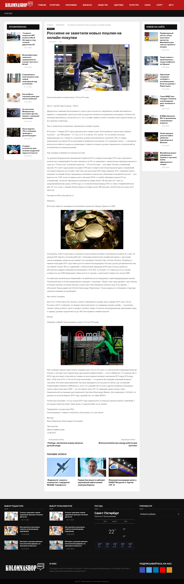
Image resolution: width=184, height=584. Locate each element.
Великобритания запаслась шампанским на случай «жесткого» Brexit (30, 59)
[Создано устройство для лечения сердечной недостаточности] (13, 149)
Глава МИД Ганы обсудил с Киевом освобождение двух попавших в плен (168, 101)
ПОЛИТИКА (55, 5)
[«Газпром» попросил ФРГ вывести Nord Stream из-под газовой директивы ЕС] (13, 36)
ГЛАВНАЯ (42, 5)
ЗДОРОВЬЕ (118, 5)
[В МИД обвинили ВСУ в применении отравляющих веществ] (151, 119)
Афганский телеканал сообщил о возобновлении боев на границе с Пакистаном (168, 80)
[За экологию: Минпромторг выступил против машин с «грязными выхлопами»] (13, 112)
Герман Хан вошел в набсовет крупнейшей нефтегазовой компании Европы (91, 482)
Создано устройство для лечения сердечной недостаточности (30, 149)
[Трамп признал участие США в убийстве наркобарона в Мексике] (151, 136)
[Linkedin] (173, 13)
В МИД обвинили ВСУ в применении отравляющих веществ (168, 119)
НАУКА (147, 5)
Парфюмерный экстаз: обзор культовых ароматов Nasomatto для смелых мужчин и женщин (167, 40)
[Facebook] (168, 13)
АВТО (171, 5)
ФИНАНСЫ (87, 5)
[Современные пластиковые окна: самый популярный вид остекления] (13, 78)
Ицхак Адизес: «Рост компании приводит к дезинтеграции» (29, 132)
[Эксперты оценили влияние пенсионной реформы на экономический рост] (11, 545)
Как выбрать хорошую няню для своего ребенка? (30, 96)
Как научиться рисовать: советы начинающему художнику (30, 529)
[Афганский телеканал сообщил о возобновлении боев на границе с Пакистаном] (151, 78)
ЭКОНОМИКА (71, 5)
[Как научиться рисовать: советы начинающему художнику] (11, 530)
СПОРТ (159, 5)
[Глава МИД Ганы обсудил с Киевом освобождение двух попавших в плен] (151, 99)
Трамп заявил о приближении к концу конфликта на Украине (167, 60)
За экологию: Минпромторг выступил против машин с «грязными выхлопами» (30, 113)
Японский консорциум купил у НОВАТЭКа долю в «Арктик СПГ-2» (122, 482)
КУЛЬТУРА (134, 5)
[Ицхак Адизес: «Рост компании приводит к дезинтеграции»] (13, 132)
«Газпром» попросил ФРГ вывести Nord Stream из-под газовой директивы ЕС (29, 39)
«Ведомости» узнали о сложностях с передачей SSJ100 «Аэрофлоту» (58, 482)
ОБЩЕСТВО (103, 5)
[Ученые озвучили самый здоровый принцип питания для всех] (11, 516)
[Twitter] (171, 13)
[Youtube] (176, 13)
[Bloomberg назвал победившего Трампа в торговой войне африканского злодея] (151, 156)
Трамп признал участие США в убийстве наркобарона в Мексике (166, 138)
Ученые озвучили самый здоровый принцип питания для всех (31, 515)
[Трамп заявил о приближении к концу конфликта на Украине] (151, 60)
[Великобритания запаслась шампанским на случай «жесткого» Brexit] (13, 58)
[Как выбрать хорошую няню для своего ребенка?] (13, 97)
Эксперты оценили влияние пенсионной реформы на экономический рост (31, 544)
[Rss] (179, 13)
